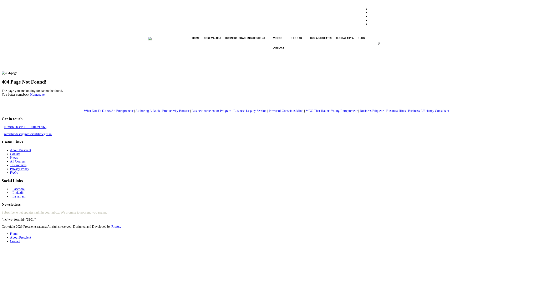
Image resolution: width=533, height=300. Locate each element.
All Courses (18, 161)
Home (195, 38)
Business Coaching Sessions (245, 38)
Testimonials (18, 165)
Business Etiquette (372, 110)
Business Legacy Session (249, 110)
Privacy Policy (19, 169)
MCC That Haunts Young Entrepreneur (332, 110)
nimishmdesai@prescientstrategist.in (28, 134)
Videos (277, 38)
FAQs (14, 172)
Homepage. (37, 94)
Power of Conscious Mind (286, 110)
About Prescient (20, 150)
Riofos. (116, 226)
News (14, 157)
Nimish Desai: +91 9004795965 (25, 127)
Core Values (212, 38)
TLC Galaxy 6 (345, 38)
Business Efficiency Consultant (428, 110)
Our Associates (321, 38)
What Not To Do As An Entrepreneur (108, 110)
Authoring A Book (147, 110)
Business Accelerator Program (211, 110)
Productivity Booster (175, 110)
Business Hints (396, 110)
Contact (278, 47)
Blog (361, 38)
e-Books (296, 38)
